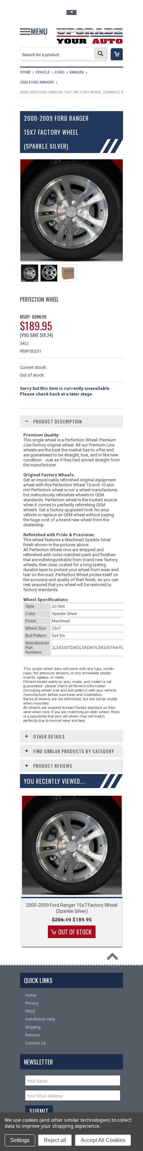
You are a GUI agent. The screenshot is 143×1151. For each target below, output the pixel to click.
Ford (60, 72)
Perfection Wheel (39, 299)
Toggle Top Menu (71, 12)
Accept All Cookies (103, 1140)
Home (25, 72)
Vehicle (43, 72)
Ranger (77, 72)
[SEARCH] (100, 54)
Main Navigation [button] (33, 34)
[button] (116, 55)
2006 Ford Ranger (37, 82)
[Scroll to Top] (114, 958)
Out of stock (75, 931)
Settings (20, 1140)
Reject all (55, 1140)
